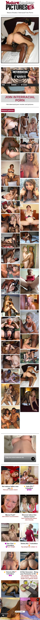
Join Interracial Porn (20, 98)
